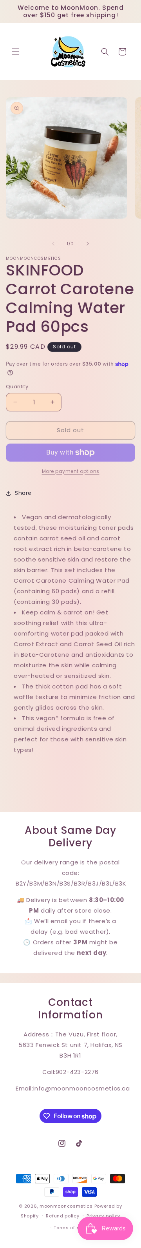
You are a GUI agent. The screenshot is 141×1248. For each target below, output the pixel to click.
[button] (15, 51)
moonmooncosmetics (66, 1206)
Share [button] (23, 493)
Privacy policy (103, 1216)
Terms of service (74, 1227)
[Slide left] (53, 243)
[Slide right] (87, 243)
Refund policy (62, 1216)
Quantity (17, 386)
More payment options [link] (70, 471)
